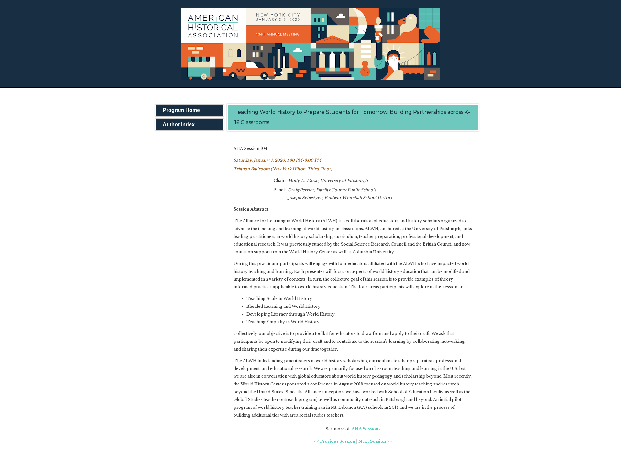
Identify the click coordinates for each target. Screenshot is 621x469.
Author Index (179, 124)
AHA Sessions (366, 428)
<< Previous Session (334, 441)
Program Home (181, 110)
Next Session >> (375, 441)
